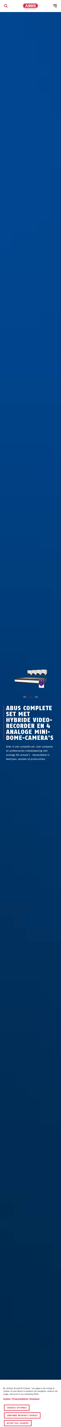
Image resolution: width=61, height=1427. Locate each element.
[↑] (25, 697)
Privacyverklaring (20, 1399)
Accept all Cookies (18, 1423)
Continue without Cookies (22, 1415)
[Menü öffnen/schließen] (55, 6)
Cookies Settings (17, 1407)
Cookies (7, 1399)
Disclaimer (35, 1399)
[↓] (36, 697)
